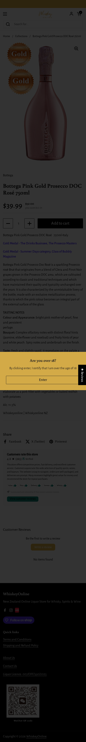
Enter (43, 380)
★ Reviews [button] (82, 375)
